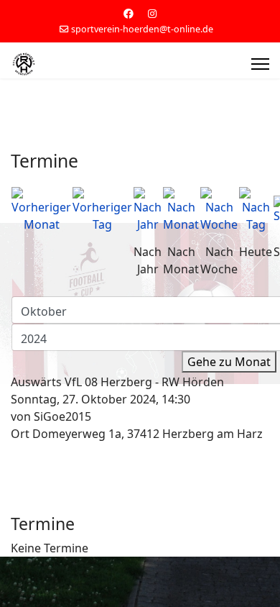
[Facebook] (128, 13)
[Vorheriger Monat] (41, 210)
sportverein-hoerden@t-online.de (142, 29)
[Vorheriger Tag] (102, 210)
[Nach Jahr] (148, 210)
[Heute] (255, 210)
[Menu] (260, 64)
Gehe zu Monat (229, 362)
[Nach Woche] (219, 210)
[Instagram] (152, 13)
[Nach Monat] (181, 210)
